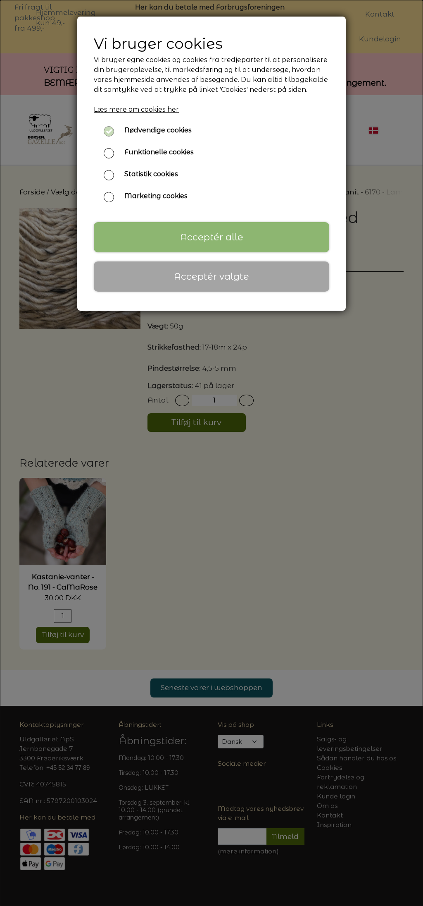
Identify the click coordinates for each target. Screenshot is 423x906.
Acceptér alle (211, 237)
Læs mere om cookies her (136, 109)
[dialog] (211, 453)
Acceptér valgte (211, 276)
